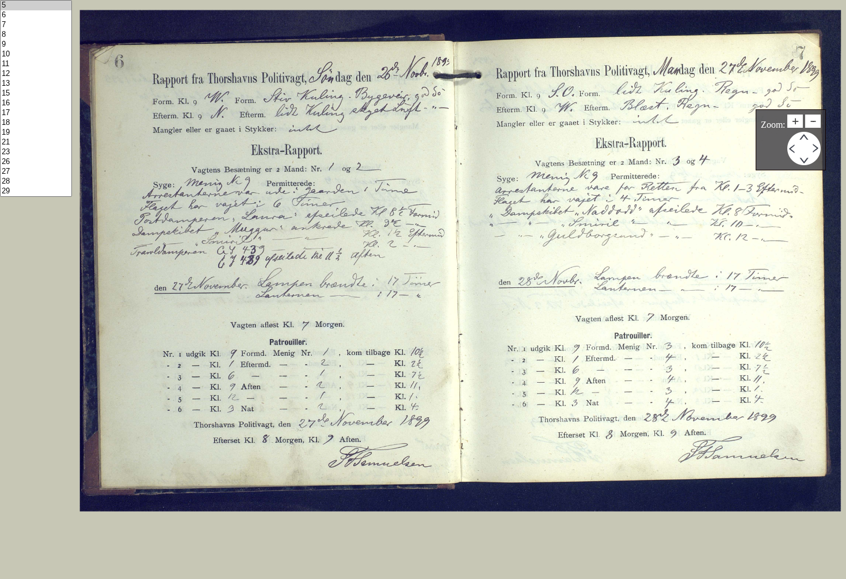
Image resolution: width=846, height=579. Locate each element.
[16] (36, 103)
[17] (36, 113)
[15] (36, 93)
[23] (36, 152)
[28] (36, 181)
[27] (36, 172)
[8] (36, 35)
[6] (36, 15)
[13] (36, 84)
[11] (36, 64)
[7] (36, 25)
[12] (36, 74)
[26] (36, 162)
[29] (36, 191)
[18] (36, 123)
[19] (36, 133)
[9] (36, 44)
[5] (36, 5)
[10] (36, 54)
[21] (36, 142)
